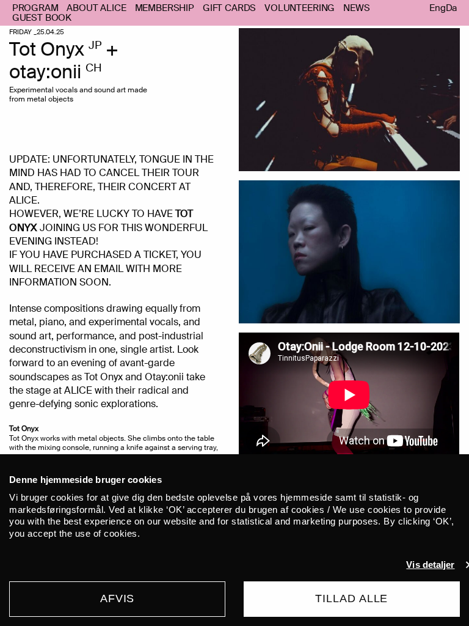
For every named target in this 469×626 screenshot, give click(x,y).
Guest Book (41, 18)
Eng (437, 8)
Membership (164, 8)
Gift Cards (229, 8)
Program (35, 8)
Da (451, 8)
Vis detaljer (430, 564)
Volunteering (299, 8)
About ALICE (96, 8)
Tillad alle (351, 598)
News (356, 8)
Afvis (117, 598)
